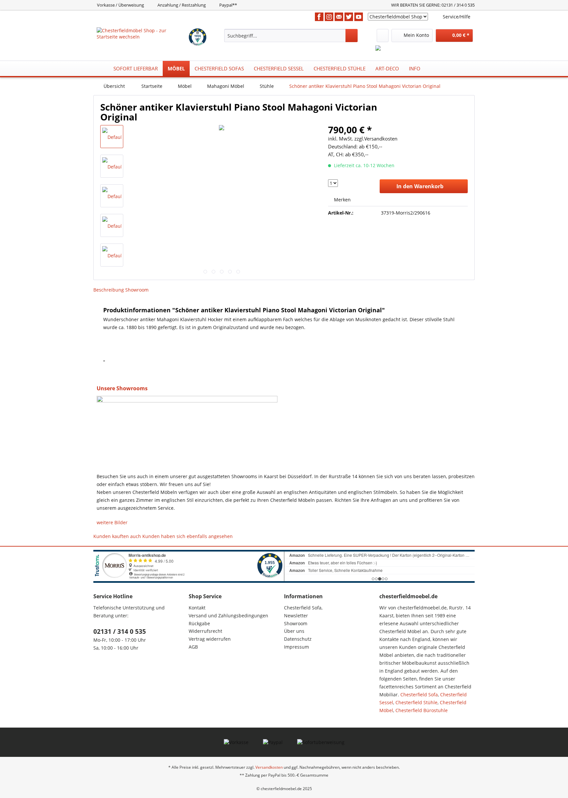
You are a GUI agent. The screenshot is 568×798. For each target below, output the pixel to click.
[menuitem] (291, 35)
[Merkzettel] (383, 35)
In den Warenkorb (419, 186)
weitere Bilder (112, 522)
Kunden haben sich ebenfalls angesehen (187, 536)
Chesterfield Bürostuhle (421, 710)
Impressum (296, 647)
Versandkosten (269, 767)
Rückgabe (199, 623)
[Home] (100, 68)
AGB (193, 647)
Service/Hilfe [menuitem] (456, 16)
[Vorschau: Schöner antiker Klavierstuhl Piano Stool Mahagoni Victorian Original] (111, 136)
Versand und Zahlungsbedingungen (228, 615)
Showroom (137, 290)
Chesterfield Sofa (419, 694)
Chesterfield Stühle (416, 702)
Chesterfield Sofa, (303, 608)
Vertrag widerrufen (210, 639)
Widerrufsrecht (205, 631)
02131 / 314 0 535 (119, 631)
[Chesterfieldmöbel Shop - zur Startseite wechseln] (142, 35)
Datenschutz (298, 639)
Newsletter (296, 615)
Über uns (294, 631)
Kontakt (197, 608)
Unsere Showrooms (122, 388)
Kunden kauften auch (117, 536)
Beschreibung (108, 290)
